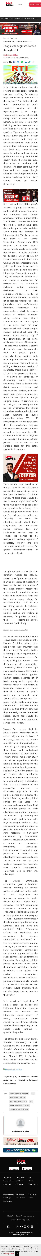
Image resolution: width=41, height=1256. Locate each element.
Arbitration (19, 1184)
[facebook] (14, 62)
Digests (30, 1181)
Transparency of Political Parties (19, 1109)
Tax (29, 1177)
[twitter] (18, 62)
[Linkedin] (26, 62)
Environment (32, 1194)
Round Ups (7, 1198)
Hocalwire (24, 1235)
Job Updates (20, 1194)
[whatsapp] (22, 62)
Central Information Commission (19, 1093)
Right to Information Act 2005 (18, 1101)
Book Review (20, 1198)
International (7, 1201)
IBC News (19, 1181)
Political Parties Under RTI (17, 1097)
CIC (33, 1093)
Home (5, 38)
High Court (7, 1184)
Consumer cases (8, 1194)
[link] (29, 62)
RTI (31, 1101)
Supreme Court (27, 18)
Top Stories (15, 18)
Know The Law (33, 1184)
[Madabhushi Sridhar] (20, 1123)
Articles (12, 38)
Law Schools (20, 1177)
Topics (7, 18)
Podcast (30, 1198)
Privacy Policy (9, 1254)
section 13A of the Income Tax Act (19, 1105)
